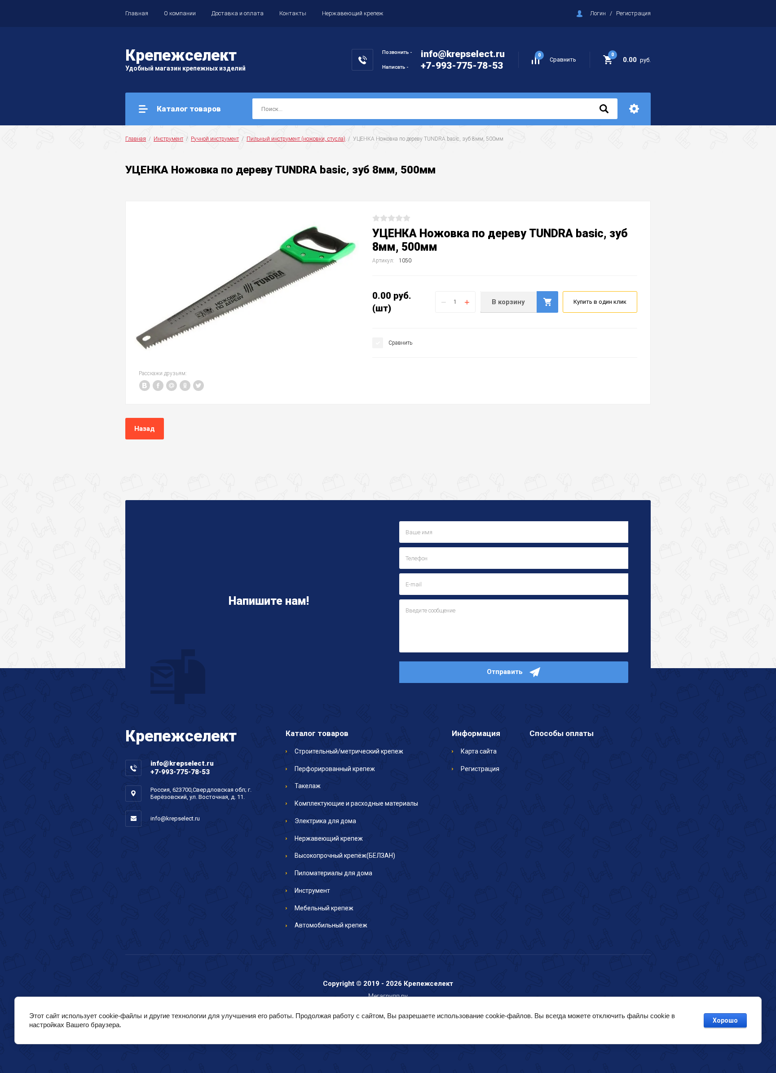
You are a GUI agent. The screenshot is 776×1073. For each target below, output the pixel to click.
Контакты (292, 13)
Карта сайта (479, 751)
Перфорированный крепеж (335, 768)
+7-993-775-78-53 (462, 65)
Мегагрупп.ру (388, 996)
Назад (144, 429)
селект (181, 55)
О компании (180, 13)
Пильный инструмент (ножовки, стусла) (296, 139)
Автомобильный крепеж (331, 925)
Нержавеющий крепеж (353, 13)
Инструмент (168, 139)
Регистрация (633, 13)
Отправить (505, 672)
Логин (598, 13)
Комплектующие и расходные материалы (356, 803)
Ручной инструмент (215, 139)
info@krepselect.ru (463, 54)
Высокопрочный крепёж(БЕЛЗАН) (345, 855)
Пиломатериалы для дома (333, 873)
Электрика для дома (325, 821)
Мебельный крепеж (324, 908)
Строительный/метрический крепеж (349, 751)
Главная (136, 13)
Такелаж (308, 785)
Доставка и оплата (238, 13)
